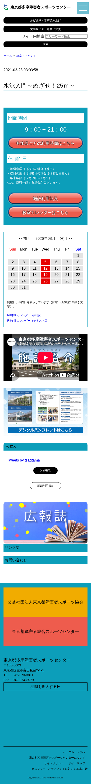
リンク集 (12, 548)
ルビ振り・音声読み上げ (45, 20)
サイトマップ (76, 763)
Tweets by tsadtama (23, 460)
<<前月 (25, 239)
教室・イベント (26, 56)
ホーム (8, 56)
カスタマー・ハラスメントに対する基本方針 (60, 768)
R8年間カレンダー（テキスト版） (28, 320)
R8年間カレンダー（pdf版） (25, 315)
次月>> (66, 239)
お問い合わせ (16, 560)
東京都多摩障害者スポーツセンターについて (57, 757)
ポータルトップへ (74, 752)
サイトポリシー (54, 763)
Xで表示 (45, 470)
